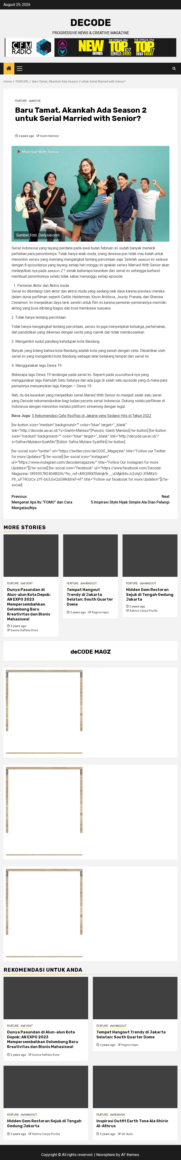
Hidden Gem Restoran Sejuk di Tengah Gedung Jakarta (149, 594)
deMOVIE (35, 101)
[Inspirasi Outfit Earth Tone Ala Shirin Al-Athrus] (135, 1087)
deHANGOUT (88, 583)
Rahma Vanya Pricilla (143, 610)
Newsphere (105, 1154)
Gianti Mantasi (49, 136)
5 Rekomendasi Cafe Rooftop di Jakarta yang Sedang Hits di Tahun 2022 (91, 415)
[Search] (174, 68)
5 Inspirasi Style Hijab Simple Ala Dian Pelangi (130, 499)
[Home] (9, 69)
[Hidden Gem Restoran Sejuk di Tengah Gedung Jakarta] (150, 555)
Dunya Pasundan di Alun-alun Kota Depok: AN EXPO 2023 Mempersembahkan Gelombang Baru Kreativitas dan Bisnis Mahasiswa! (29, 604)
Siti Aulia (127, 1134)
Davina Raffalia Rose (24, 630)
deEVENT (27, 583)
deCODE (90, 23)
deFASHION (117, 1114)
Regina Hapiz (100, 612)
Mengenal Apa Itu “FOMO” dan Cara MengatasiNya (42, 502)
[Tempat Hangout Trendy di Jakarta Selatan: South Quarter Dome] (90, 555)
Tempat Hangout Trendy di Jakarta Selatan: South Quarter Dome (90, 597)
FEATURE (21, 101)
